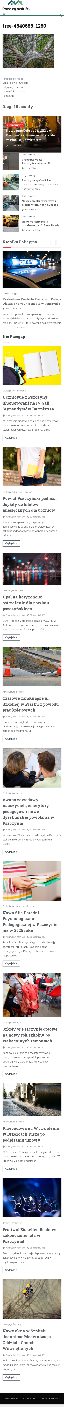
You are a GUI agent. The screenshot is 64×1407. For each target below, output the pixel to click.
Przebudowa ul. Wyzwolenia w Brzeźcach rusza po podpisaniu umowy (31, 1134)
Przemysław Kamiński (15, 415)
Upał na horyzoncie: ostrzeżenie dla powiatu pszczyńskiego (26, 602)
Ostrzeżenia (20, 590)
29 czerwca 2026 (32, 189)
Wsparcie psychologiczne (23, 906)
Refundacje (17, 492)
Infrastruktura (9, 692)
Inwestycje (16, 1023)
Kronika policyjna (10, 293)
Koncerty (6, 1223)
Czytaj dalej (11, 437)
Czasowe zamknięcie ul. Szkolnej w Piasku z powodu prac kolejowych (31, 704)
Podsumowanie (19, 391)
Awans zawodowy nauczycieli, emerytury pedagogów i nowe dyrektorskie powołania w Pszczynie (28, 811)
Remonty (20, 692)
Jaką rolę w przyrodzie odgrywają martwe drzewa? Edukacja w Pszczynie (15, 89)
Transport (27, 492)
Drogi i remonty (15, 125)
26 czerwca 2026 (32, 230)
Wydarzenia (17, 793)
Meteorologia (8, 590)
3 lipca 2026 (29, 168)
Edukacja (7, 391)
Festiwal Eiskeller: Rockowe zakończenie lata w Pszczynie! (30, 1235)
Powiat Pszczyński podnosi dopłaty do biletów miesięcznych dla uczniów (30, 504)
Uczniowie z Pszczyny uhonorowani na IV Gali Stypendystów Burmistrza (28, 403)
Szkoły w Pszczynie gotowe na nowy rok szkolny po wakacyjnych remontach (30, 1034)
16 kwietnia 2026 (13, 308)
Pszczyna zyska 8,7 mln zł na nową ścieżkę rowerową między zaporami (40, 184)
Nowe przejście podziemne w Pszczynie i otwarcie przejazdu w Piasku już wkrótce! (30, 135)
